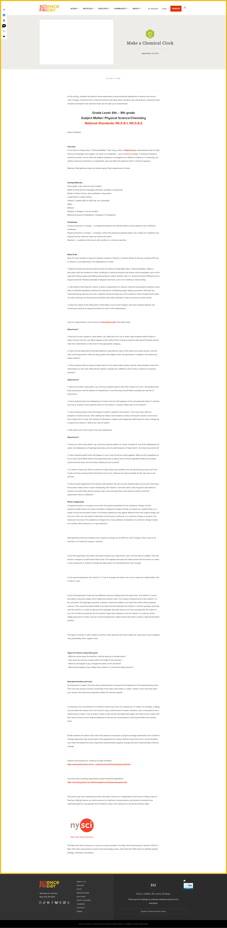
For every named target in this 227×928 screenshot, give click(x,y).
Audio (73, 8)
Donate (176, 8)
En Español (153, 9)
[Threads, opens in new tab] (60, 902)
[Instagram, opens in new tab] (40, 902)
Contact (81, 908)
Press (79, 912)
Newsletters (83, 893)
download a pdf (108, 322)
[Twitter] (4, 20)
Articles (87, 8)
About (136, 8)
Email (4, 36)
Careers (81, 904)
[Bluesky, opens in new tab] (56, 902)
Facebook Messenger (4, 15)
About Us (81, 882)
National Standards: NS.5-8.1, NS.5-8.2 (113, 123)
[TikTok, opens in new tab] (44, 902)
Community (120, 8)
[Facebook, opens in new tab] (52, 902)
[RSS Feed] (68, 902)
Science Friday (49, 8)
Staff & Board (84, 900)
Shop (164, 9)
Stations (81, 897)
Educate (103, 8)
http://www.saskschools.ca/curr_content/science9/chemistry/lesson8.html (99, 764)
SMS (4, 25)
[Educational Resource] (150, 34)
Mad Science (130, 150)
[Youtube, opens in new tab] (48, 902)
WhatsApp (4, 31)
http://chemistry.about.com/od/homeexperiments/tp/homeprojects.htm (97, 782)
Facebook (4, 9)
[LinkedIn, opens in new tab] (64, 902)
